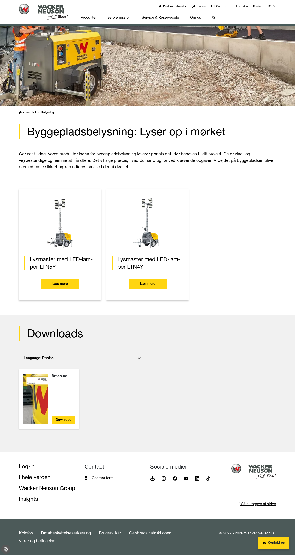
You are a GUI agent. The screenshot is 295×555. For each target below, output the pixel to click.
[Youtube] (186, 478)
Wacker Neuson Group (47, 488)
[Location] (152, 478)
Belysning (47, 112)
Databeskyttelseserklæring (66, 532)
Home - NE (29, 112)
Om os (195, 17)
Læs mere (60, 284)
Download (63, 420)
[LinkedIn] (197, 478)
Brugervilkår (110, 532)
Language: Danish (39, 358)
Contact (220, 6)
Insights (28, 499)
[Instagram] (164, 478)
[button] (272, 7)
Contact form (103, 477)
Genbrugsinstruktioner (150, 532)
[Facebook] (175, 478)
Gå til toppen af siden (258, 504)
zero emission (119, 17)
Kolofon (26, 532)
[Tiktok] (208, 478)
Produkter (89, 17)
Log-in (201, 6)
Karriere (258, 6)
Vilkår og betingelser (38, 540)
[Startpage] (47, 12)
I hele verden (240, 6)
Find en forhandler (174, 6)
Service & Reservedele (160, 17)
